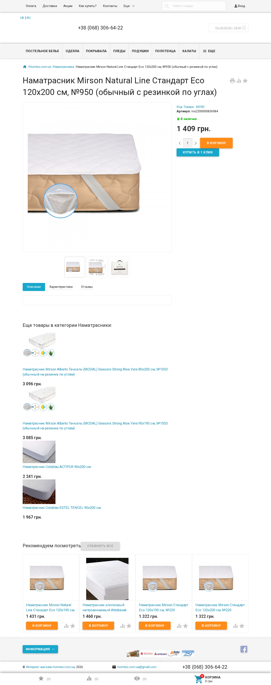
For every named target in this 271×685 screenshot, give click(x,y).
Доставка (50, 6)
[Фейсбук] (244, 650)
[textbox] (194, 6)
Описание (34, 287)
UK (22, 18)
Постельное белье (42, 51)
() (44, 678)
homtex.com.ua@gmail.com (134, 667)
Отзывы (87, 287)
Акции (67, 6)
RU (28, 18)
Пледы (119, 51)
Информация (38, 649)
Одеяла (72, 51)
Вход (239, 6)
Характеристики (61, 287)
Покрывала (96, 51)
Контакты (110, 6)
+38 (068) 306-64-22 (100, 28)
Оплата (31, 6)
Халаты (189, 51)
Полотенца (165, 51)
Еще (127, 6)
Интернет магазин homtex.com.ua (50, 667)
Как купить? (88, 6)
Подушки (140, 51)
